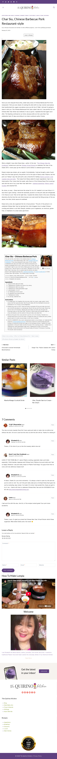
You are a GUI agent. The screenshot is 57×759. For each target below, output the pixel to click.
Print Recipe (47, 268)
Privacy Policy (37, 756)
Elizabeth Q (15, 440)
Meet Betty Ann (8, 705)
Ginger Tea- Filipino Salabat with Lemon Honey (43, 347)
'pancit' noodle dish (40, 271)
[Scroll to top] (53, 753)
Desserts (7, 726)
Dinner (22, 15)
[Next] (53, 385)
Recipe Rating (6, 536)
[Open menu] (3, 7)
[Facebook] (3, 2)
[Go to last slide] (4, 385)
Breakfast (7, 724)
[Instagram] (11, 2)
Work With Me (8, 711)
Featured (32, 15)
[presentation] (14, 380)
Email (23, 565)
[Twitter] (8, 2)
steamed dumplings (38, 183)
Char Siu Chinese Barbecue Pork (22, 336)
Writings (6, 709)
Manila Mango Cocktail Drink (14, 400)
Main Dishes (7, 731)
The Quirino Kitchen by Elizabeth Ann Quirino (13, 339)
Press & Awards (8, 707)
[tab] (25, 408)
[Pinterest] (6, 2)
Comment (5, 543)
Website (41, 565)
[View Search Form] (54, 7)
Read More (28, 658)
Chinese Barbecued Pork (19, 321)
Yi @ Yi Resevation (15, 424)
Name (4, 565)
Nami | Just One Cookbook (17, 454)
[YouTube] (16, 2)
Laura (11, 497)
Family (27, 15)
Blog (5, 703)
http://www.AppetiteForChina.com (19, 489)
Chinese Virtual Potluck (29, 165)
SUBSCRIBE (44, 671)
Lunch (38, 15)
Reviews (46, 15)
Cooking (17, 15)
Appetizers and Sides (8, 15)
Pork (42, 15)
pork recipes (35, 336)
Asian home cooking (7, 336)
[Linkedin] (14, 2)
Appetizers (7, 722)
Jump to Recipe (28, 35)
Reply (52, 424)
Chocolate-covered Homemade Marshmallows (11, 347)
